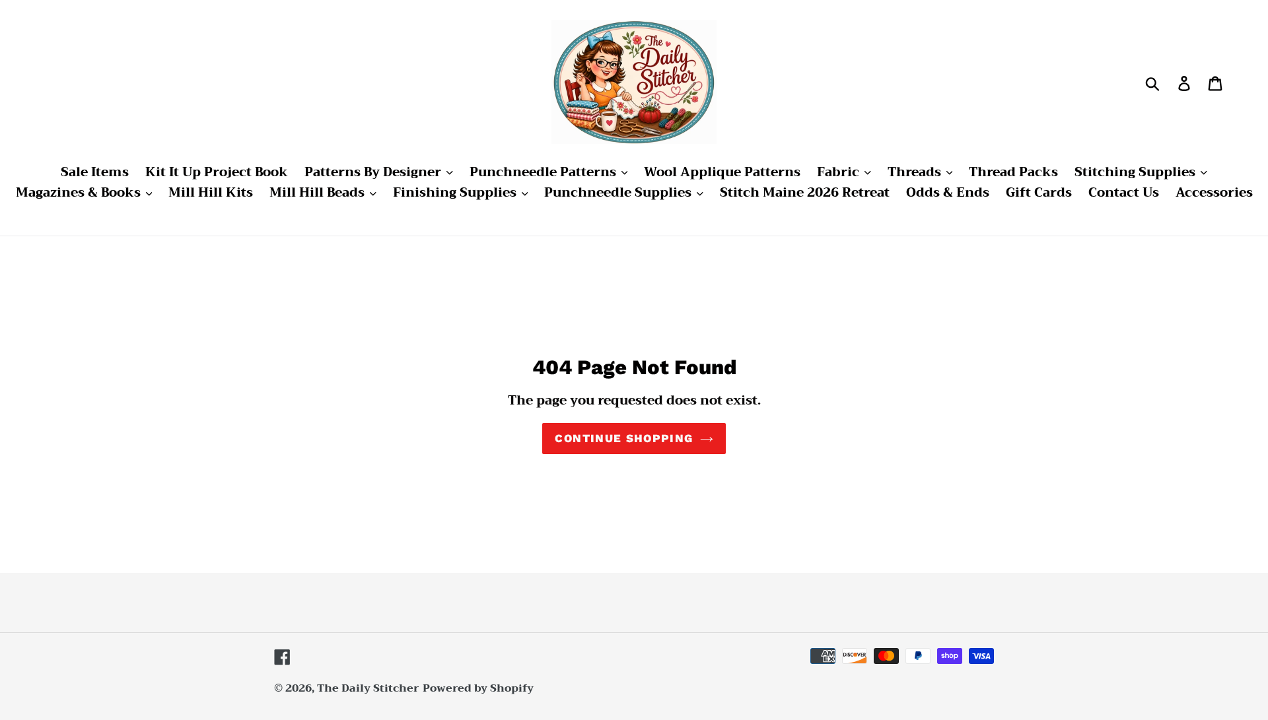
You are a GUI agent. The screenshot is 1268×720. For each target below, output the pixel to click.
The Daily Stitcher (368, 688)
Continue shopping (624, 438)
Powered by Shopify (478, 688)
